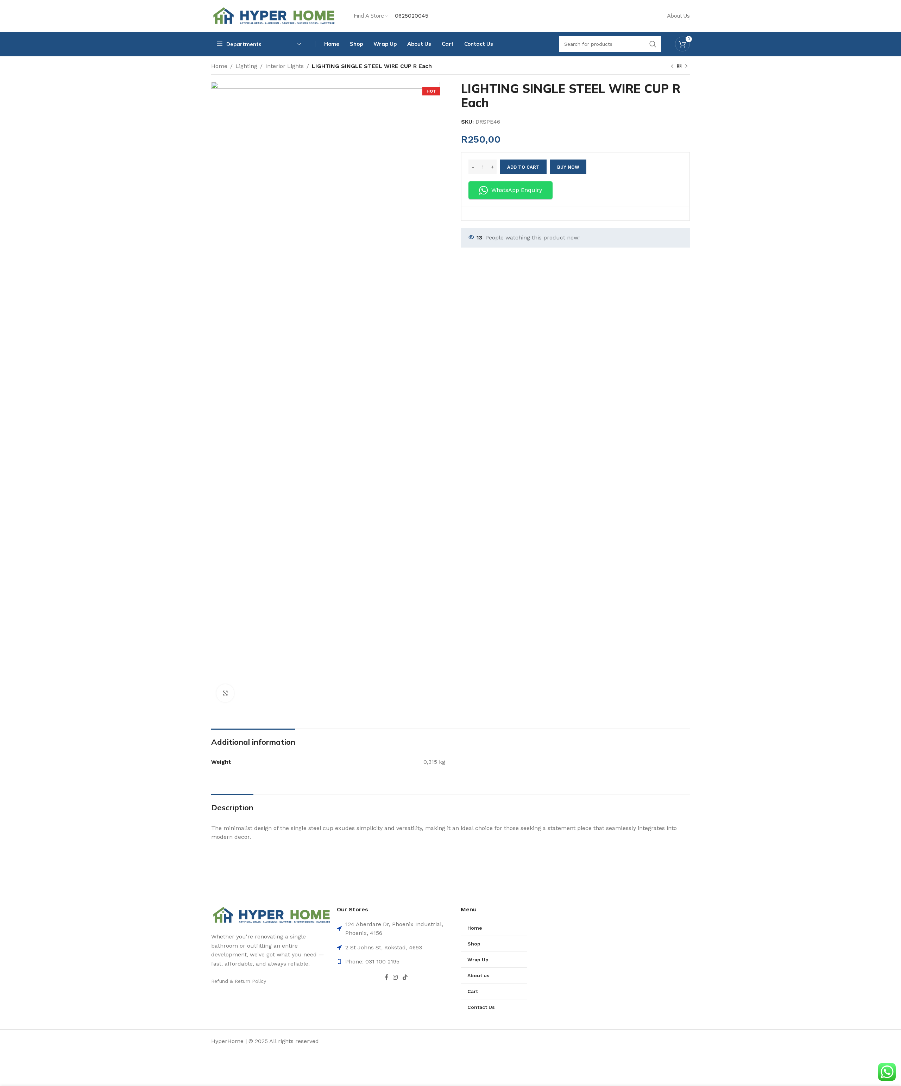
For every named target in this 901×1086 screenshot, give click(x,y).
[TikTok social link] (405, 977)
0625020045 (411, 15)
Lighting (246, 66)
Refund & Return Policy (238, 981)
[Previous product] (672, 66)
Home (219, 66)
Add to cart (523, 167)
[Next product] (686, 66)
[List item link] (396, 961)
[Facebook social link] (386, 977)
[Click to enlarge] (225, 693)
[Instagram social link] (395, 977)
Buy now (568, 167)
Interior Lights (284, 66)
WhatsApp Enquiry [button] (516, 190)
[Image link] (271, 914)
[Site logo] (273, 15)
